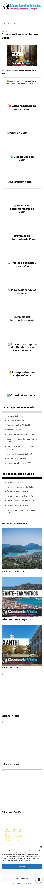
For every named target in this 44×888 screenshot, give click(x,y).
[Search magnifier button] (39, 23)
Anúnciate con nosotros (14, 831)
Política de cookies (12, 840)
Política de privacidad (19, 883)
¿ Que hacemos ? (11, 834)
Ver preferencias (22, 878)
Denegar (22, 872)
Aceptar (22, 867)
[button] (41, 847)
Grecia (4, 31)
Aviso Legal (29, 883)
